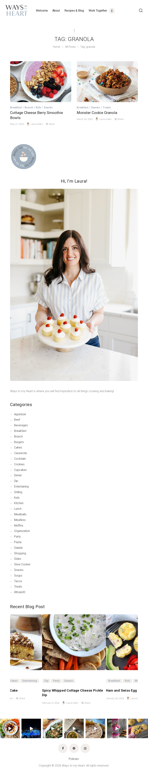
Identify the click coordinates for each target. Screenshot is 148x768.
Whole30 (19, 592)
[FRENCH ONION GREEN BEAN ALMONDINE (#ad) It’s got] (52, 728)
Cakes (18, 447)
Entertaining (21, 486)
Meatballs (20, 514)
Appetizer (20, 414)
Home (56, 46)
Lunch (17, 508)
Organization (22, 531)
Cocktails (20, 458)
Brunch (29, 107)
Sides (17, 558)
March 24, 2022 (85, 119)
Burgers (19, 442)
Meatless (20, 520)
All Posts (70, 46)
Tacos (18, 581)
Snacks (48, 107)
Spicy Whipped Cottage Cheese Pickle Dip (72, 692)
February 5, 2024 (51, 703)
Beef (17, 419)
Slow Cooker (22, 564)
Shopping (20, 553)
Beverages (21, 425)
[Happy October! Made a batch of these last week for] (138, 728)
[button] (13, 642)
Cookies (19, 464)
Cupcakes (20, 470)
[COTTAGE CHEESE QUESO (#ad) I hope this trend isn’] (95, 728)
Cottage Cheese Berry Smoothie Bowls (36, 115)
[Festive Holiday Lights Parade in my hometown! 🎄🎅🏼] (31, 728)
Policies (74, 759)
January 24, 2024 (115, 698)
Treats (107, 107)
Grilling (18, 492)
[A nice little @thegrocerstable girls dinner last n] (74, 728)
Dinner (18, 475)
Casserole (20, 453)
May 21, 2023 (17, 124)
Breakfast (16, 107)
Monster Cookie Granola (97, 113)
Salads (18, 547)
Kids (38, 107)
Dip (16, 481)
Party (17, 536)
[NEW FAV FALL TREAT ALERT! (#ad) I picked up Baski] (117, 728)
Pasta (17, 542)
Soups (18, 575)
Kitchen (18, 503)
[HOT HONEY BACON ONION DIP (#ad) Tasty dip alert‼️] (10, 728)
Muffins (18, 525)
